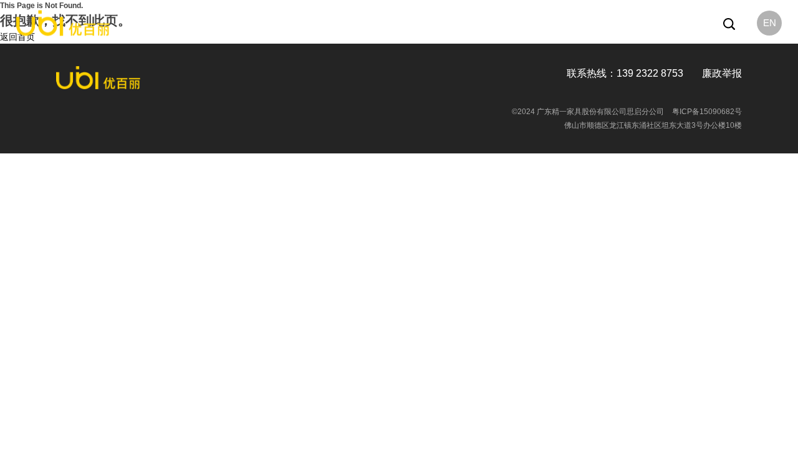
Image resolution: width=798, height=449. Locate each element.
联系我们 (529, 23)
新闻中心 (394, 23)
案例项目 (439, 23)
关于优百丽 (300, 23)
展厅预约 (484, 23)
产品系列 (349, 23)
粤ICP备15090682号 (707, 111)
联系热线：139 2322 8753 (625, 73)
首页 (259, 23)
